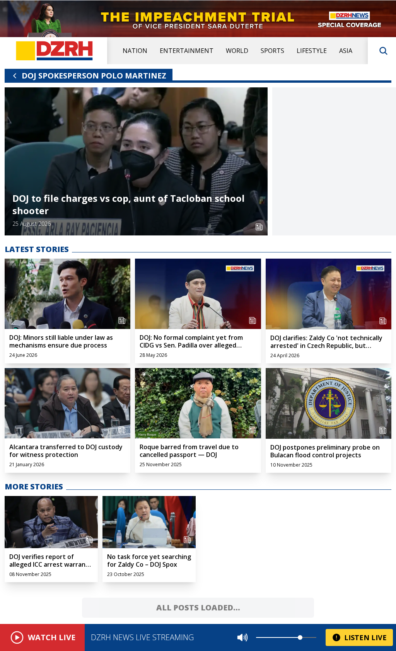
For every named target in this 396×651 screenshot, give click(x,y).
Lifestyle (312, 50)
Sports (272, 50)
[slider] (300, 637)
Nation (135, 50)
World (237, 50)
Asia (345, 50)
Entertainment (186, 50)
